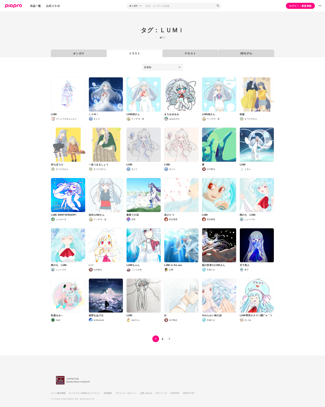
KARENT (175, 393)
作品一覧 (35, 6)
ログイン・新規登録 (300, 5)
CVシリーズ (161, 393)
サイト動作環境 (58, 393)
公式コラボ (53, 6)
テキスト (190, 53)
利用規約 (108, 393)
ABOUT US (188, 393)
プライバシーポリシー (125, 393)
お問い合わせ (146, 393)
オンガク (79, 53)
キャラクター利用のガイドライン (84, 393)
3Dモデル (246, 53)
